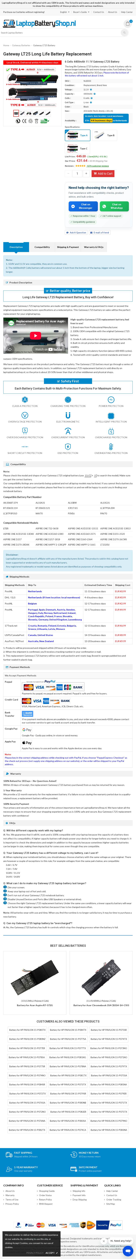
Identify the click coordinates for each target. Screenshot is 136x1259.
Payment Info (79, 1195)
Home (6, 45)
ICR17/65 (73, 508)
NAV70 (39, 513)
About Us (112, 12)
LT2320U (104, 544)
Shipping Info (79, 1191)
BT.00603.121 (43, 508)
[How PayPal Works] (109, 1225)
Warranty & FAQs (93, 247)
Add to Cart (105, 173)
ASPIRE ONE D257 (12, 539)
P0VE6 (71, 513)
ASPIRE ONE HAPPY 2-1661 (82, 544)
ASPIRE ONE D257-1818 (48, 539)
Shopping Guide (47, 1191)
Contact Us (98, 12)
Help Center (127, 12)
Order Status (45, 1195)
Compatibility (42, 247)
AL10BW (72, 502)
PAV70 (103, 513)
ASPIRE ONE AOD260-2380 (49, 534)
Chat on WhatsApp (117, 206)
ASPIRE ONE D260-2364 (80, 539)
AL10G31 (105, 502)
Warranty (10, 1195)
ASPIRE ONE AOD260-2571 (82, 534)
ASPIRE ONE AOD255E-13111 (83, 528)
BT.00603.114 (10, 508)
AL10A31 (40, 502)
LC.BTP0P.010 (10, 513)
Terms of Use (11, 1199)
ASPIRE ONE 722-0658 (47, 528)
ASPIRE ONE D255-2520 (112, 534)
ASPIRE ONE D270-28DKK (16, 544)
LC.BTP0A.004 (107, 508)
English (63, 12)
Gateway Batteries (21, 45)
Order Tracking (113, 1199)
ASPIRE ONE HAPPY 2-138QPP (51, 544)
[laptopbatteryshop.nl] (39, 27)
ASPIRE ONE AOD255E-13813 (115, 528)
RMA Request (45, 1204)
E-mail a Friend (101, 232)
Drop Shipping (80, 1199)
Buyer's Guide (80, 12)
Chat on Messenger (85, 206)
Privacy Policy (12, 1204)
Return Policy (45, 1199)
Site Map (110, 1204)
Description (16, 247)
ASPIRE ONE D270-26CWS (113, 539)
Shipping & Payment (68, 247)
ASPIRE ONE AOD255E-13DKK (18, 534)
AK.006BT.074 (10, 502)
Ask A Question (78, 232)
